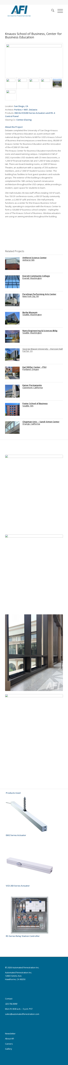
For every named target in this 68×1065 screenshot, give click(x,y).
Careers (9, 1043)
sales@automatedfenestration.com (22, 1014)
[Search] (51, 11)
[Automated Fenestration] (28, 11)
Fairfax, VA (42, 349)
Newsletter (10, 1033)
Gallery (8, 1048)
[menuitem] (51, 11)
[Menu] (58, 11)
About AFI (9, 1038)
